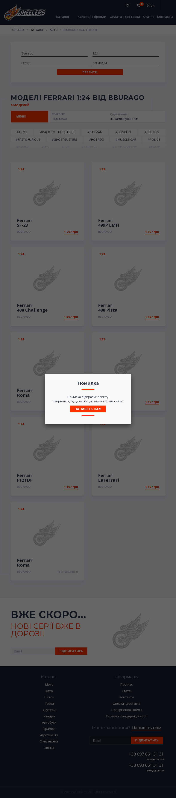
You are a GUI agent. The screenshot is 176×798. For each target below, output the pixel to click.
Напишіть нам (88, 409)
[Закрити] (126, 378)
